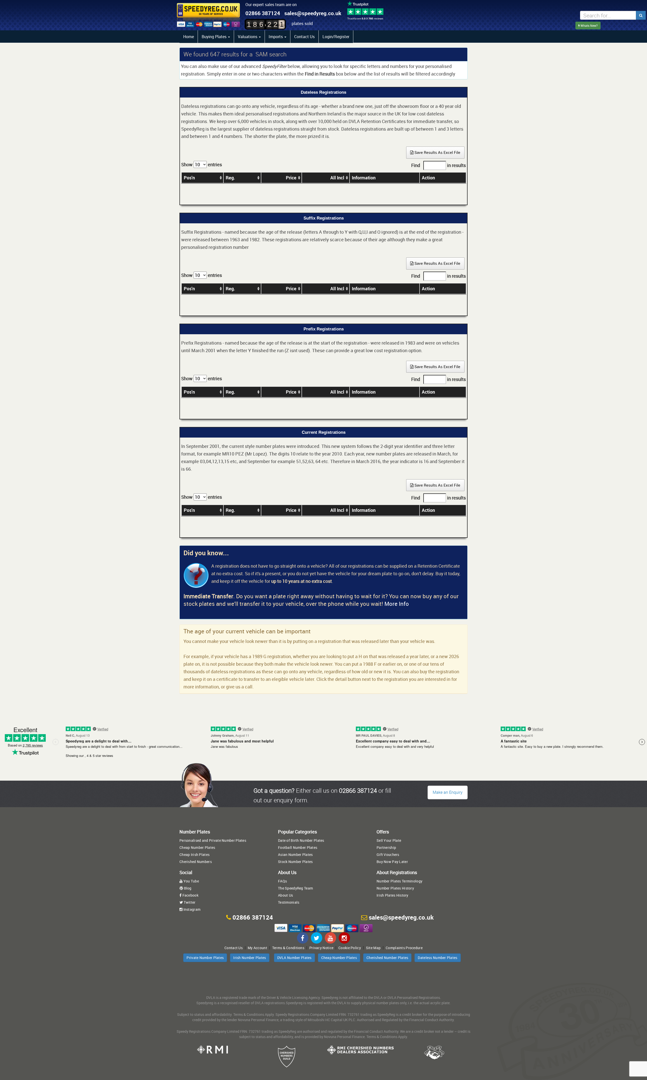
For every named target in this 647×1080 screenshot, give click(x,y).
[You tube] (330, 938)
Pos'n (189, 178)
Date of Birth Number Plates (301, 840)
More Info (396, 603)
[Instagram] (344, 938)
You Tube (190, 881)
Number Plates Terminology (399, 881)
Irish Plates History (392, 895)
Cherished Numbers (195, 861)
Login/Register (335, 36)
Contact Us (304, 36)
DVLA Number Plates (294, 957)
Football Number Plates (297, 847)
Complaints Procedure (404, 947)
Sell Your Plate (389, 840)
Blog (187, 888)
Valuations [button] (248, 36)
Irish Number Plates (249, 957)
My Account (257, 947)
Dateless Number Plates (437, 957)
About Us (285, 895)
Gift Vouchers (388, 854)
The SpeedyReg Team (295, 888)
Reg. (230, 178)
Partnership (386, 847)
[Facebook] (302, 938)
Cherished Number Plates (387, 957)
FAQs (282, 881)
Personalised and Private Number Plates (212, 840)
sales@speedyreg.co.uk (312, 13)
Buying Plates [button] (214, 36)
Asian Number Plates (295, 854)
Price (291, 178)
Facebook (189, 895)
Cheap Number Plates (197, 847)
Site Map (373, 947)
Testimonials (288, 902)
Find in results (438, 165)
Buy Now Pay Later (392, 861)
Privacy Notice (321, 947)
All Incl (337, 178)
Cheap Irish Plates (194, 854)
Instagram (191, 909)
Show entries (201, 164)
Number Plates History (395, 888)
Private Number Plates (205, 957)
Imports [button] (276, 36)
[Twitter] (316, 938)
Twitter (189, 902)
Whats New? (589, 25)
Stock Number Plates (295, 861)
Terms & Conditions (288, 947)
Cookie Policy (349, 947)
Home (188, 36)
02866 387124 (262, 13)
